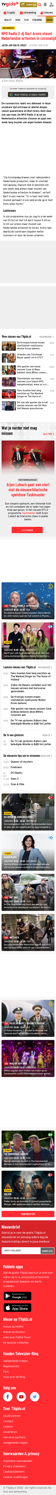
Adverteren (10, 1432)
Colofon (8, 1427)
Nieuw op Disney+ (14, 1332)
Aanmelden (47, 1250)
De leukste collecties (16, 1343)
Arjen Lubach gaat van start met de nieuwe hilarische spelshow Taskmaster (28, 489)
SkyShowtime (11, 1416)
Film (26, 19)
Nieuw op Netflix (13, 1327)
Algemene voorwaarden (17, 1461)
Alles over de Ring (14, 1377)
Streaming (37, 19)
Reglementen (11, 1366)
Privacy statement (14, 1466)
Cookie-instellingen (15, 1477)
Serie (17, 19)
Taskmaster (28, 513)
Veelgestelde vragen (15, 1361)
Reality (8, 19)
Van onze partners (14, 1437)
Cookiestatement (14, 1472)
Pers (6, 1372)
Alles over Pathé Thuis (17, 1337)
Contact (8, 1421)
